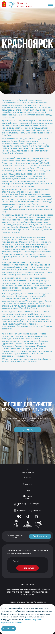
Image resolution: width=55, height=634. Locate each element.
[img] (16, 524)
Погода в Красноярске (24, 5)
